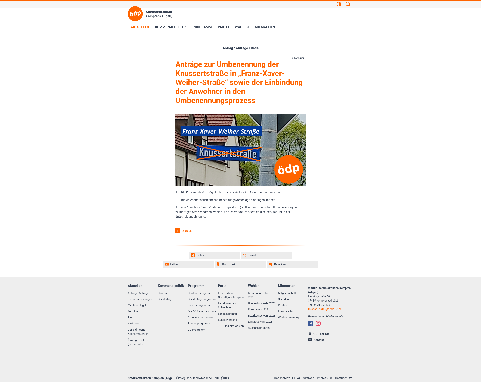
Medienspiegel (137, 305)
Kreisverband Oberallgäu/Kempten (231, 295)
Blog (130, 317)
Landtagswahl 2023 (260, 321)
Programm (202, 27)
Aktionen (133, 323)
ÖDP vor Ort (321, 334)
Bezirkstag (164, 299)
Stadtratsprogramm (200, 293)
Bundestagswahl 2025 (261, 303)
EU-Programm (196, 329)
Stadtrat (163, 293)
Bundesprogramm (199, 323)
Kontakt (283, 305)
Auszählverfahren (259, 328)
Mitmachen (265, 27)
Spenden (283, 299)
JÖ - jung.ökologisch (231, 326)
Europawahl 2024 (258, 309)
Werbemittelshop (288, 317)
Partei (223, 27)
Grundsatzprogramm (200, 317)
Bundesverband (227, 319)
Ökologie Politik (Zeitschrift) (138, 342)
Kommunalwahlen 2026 (259, 295)
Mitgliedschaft (287, 293)
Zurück (187, 231)
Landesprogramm (199, 305)
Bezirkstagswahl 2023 (261, 315)
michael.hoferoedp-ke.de (325, 309)
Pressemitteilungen (140, 299)
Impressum (324, 378)
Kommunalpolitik (171, 27)
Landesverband (227, 313)
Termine (133, 311)
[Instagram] (318, 323)
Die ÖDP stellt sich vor (202, 311)
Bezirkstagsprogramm (202, 299)
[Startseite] (135, 13)
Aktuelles (140, 27)
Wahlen (242, 27)
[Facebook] (310, 323)
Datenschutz (343, 378)
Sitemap (308, 378)
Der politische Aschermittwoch (138, 332)
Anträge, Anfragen (139, 293)
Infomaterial (285, 311)
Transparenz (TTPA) (286, 378)
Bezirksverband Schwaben (227, 305)
